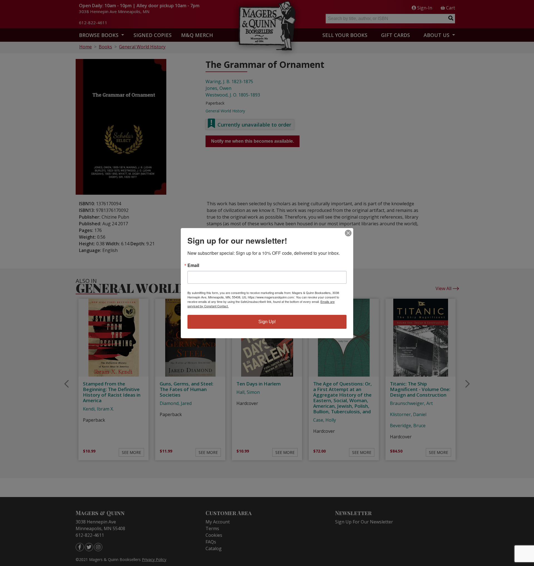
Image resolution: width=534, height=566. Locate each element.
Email (193, 265)
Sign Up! (267, 321)
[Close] (348, 233)
